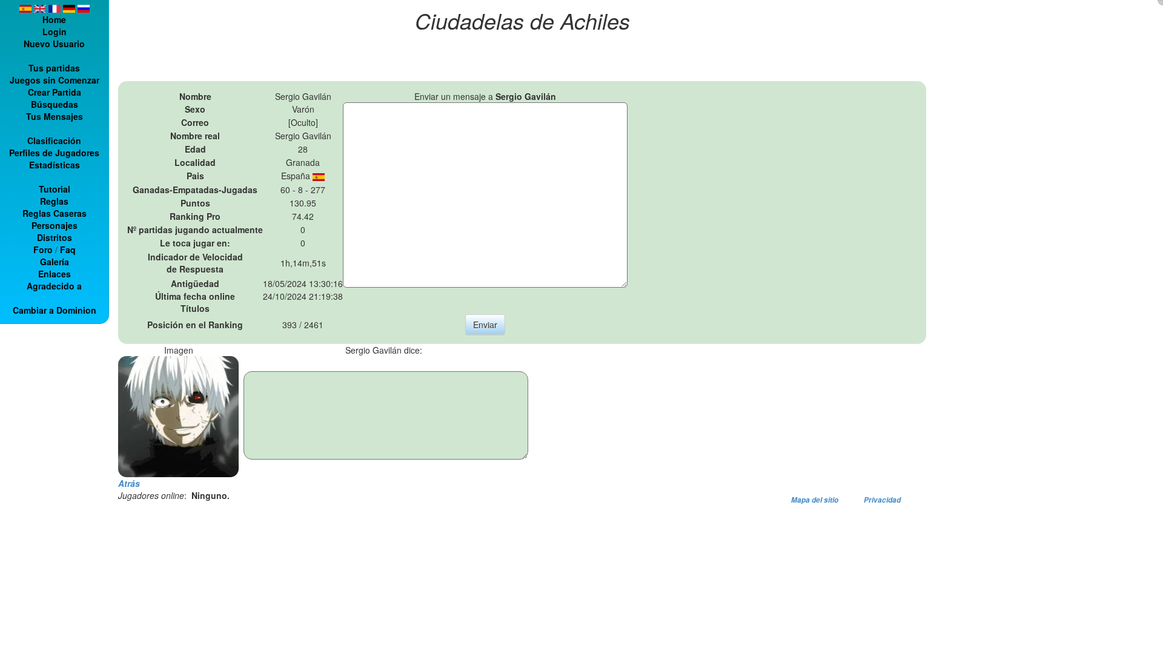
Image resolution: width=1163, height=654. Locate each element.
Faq (68, 249)
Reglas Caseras (54, 213)
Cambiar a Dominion (54, 310)
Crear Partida (54, 92)
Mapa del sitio (814, 500)
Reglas (54, 201)
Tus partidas (54, 68)
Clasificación (54, 140)
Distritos (54, 237)
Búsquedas (54, 104)
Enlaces (54, 274)
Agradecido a (54, 286)
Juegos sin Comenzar (54, 80)
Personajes (54, 225)
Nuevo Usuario (54, 44)
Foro (43, 249)
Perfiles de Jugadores (54, 153)
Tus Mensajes (54, 116)
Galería (54, 262)
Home (54, 19)
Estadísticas (54, 165)
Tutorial (54, 189)
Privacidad (882, 500)
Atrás (129, 483)
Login (54, 31)
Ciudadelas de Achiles (522, 20)
